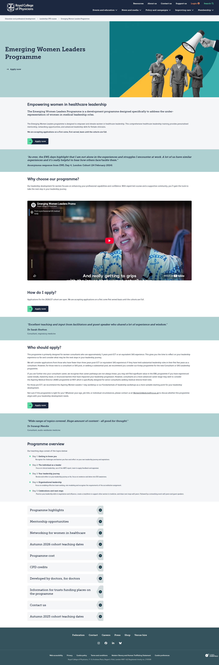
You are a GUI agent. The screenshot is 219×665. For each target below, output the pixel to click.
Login (194, 3)
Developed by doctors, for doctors (55, 578)
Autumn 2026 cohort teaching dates (57, 544)
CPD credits (39, 567)
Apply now (15, 69)
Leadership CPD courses (48, 19)
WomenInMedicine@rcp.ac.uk (146, 393)
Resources (138, 3)
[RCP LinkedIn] (113, 643)
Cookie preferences (162, 655)
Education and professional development (20, 19)
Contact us (166, 3)
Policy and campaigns (157, 10)
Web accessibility (56, 655)
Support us (181, 3)
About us (152, 3)
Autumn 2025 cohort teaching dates (57, 616)
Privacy (69, 655)
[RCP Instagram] (98, 643)
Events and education (104, 10)
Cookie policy (82, 655)
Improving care (183, 10)
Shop (127, 635)
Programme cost (42, 555)
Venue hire (140, 635)
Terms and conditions (99, 655)
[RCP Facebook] (106, 643)
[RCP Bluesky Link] (120, 643)
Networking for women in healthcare (57, 533)
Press (117, 635)
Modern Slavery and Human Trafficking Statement (131, 655)
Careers (106, 635)
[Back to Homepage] (18, 7)
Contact (93, 635)
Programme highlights (47, 510)
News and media (130, 10)
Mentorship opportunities (49, 521)
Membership (204, 10)
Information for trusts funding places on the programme (60, 591)
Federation (78, 635)
